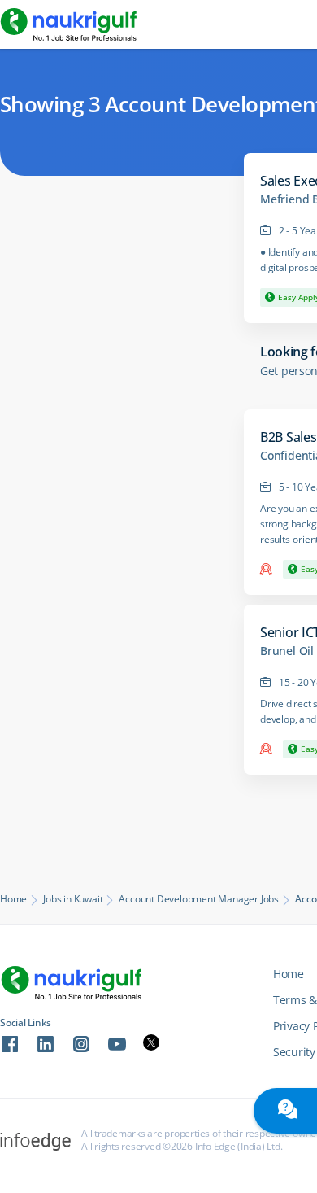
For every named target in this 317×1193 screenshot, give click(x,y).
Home (13, 899)
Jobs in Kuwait (72, 899)
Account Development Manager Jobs (199, 899)
